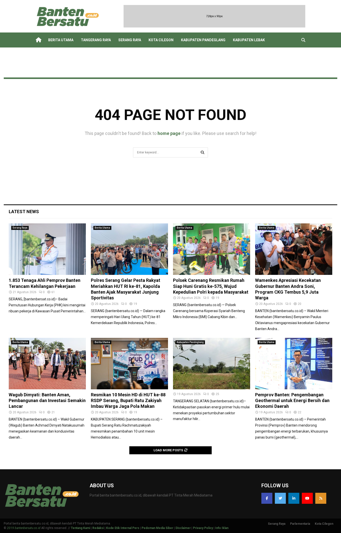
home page (169, 133)
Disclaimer (183, 528)
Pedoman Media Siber (157, 528)
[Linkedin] (293, 498)
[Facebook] (266, 498)
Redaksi (98, 528)
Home (38, 39)
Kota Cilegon (161, 40)
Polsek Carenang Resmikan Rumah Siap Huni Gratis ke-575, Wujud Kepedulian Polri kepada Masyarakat (210, 286)
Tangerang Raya (96, 40)
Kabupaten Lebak (249, 40)
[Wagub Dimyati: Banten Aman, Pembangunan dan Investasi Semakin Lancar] (47, 363)
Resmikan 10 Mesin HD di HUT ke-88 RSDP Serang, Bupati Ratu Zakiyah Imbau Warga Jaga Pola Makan (128, 400)
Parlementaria (300, 524)
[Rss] (320, 498)
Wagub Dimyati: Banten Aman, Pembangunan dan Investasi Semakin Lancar (47, 400)
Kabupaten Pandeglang (203, 40)
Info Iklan (221, 528)
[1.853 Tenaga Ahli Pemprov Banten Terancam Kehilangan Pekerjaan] (47, 249)
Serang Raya (129, 40)
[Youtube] (307, 498)
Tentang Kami (80, 528)
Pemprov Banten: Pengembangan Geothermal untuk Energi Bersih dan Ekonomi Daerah (292, 400)
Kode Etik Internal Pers (122, 528)
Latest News (24, 211)
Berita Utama (60, 40)
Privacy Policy (203, 528)
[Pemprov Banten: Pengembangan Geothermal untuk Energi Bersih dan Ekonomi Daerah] (293, 363)
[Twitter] (280, 498)
